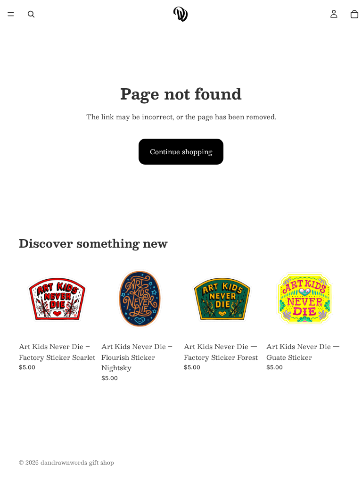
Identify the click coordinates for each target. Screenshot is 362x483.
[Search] (31, 14)
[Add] (81, 323)
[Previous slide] (29, 299)
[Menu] (11, 14)
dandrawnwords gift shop (77, 462)
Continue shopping (181, 151)
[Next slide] (85, 299)
